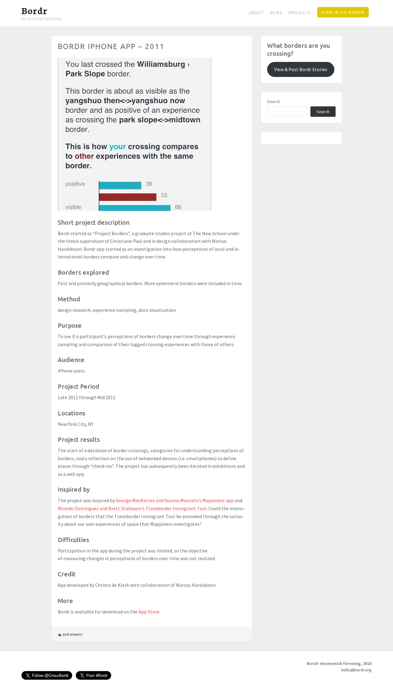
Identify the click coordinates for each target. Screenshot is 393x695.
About (256, 12)
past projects (72, 634)
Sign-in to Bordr (342, 12)
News (276, 12)
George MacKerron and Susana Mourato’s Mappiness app (175, 500)
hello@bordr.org (356, 670)
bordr (34, 10)
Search (273, 101)
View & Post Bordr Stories (300, 69)
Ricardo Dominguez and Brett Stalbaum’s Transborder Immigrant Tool (132, 508)
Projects (300, 12)
